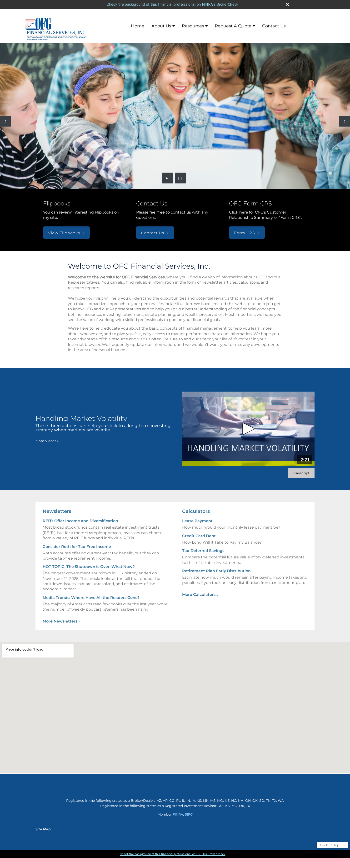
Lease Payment (197, 521)
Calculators (196, 511)
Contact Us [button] (152, 233)
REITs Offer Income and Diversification (80, 521)
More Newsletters (61, 621)
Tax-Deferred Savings (203, 550)
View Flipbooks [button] (64, 233)
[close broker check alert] (287, 4)
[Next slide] (344, 121)
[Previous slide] (5, 121)
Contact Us (274, 26)
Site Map (43, 829)
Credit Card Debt (199, 536)
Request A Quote (233, 26)
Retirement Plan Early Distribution (216, 571)
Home (137, 26)
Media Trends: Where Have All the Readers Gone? (91, 597)
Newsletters (57, 511)
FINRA (178, 814)
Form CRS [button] (244, 233)
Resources (193, 26)
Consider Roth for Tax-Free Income (77, 546)
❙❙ (180, 178)
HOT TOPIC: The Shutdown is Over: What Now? (89, 566)
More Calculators (200, 594)
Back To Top (330, 845)
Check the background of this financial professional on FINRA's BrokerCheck (172, 4)
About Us (161, 26)
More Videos (47, 441)
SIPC (189, 814)
